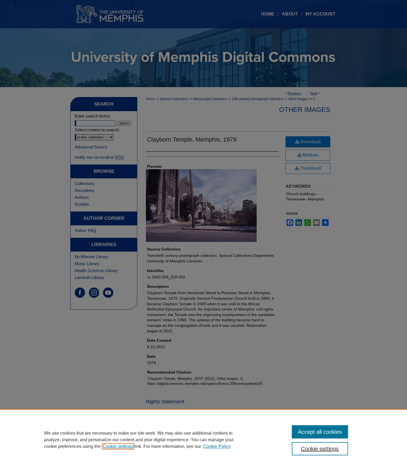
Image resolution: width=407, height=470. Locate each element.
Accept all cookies (320, 432)
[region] (203, 439)
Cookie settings (118, 446)
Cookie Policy (217, 446)
